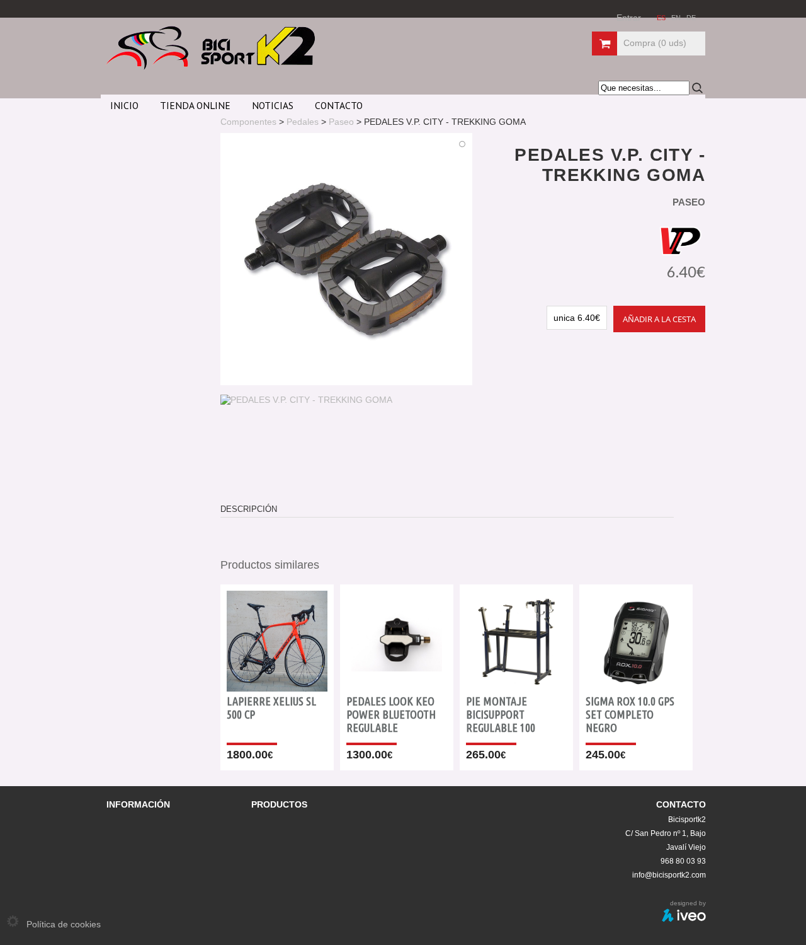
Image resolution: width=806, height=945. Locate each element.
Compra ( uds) (654, 43)
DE (691, 17)
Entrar (628, 18)
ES (662, 17)
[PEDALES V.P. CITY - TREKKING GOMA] (306, 400)
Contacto (339, 105)
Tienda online (195, 105)
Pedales (303, 122)
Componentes (248, 122)
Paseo (341, 122)
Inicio (124, 105)
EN (677, 17)
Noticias (272, 105)
